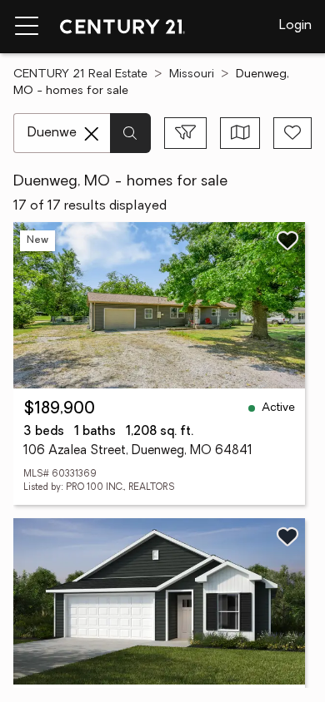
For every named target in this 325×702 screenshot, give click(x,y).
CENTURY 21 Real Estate (80, 74)
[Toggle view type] (240, 133)
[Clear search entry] (91, 134)
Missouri (191, 74)
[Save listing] (288, 240)
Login (295, 25)
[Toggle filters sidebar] (185, 133)
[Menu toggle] (26, 26)
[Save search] (292, 133)
